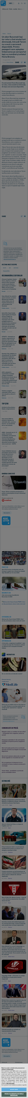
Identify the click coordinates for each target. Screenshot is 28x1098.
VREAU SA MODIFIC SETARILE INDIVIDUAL (13, 1094)
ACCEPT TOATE (14, 1089)
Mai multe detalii (10, 1083)
